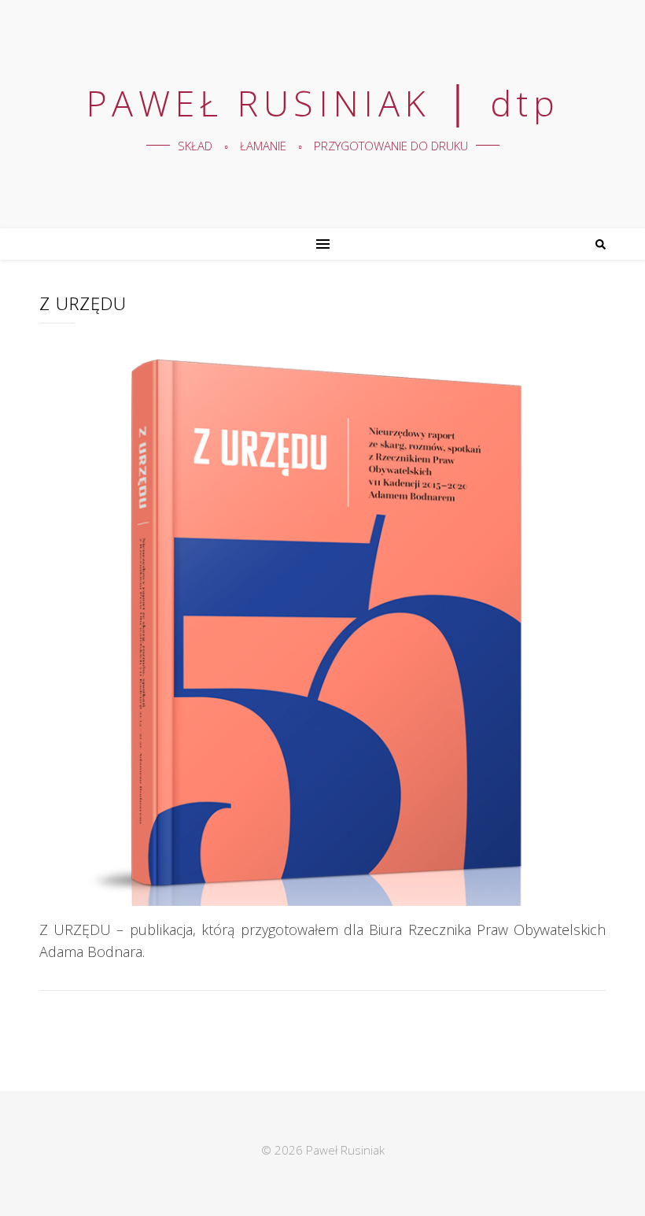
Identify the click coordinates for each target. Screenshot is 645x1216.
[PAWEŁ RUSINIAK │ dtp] (322, 114)
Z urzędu (83, 303)
